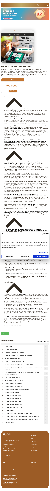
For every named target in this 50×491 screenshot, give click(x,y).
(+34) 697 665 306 (9, 446)
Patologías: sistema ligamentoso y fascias (17, 389)
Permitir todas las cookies (41, 256)
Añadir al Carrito (13, 90)
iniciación (24, 76)
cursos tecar (39, 72)
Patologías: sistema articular (13, 395)
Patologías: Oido (9, 410)
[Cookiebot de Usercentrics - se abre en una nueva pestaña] (43, 234)
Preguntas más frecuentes (12, 377)
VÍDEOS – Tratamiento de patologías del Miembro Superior (22, 416)
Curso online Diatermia (29, 71)
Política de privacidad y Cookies (10, 469)
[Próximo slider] (30, 46)
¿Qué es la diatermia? (11, 349)
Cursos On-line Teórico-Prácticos (17, 69)
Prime (32, 447)
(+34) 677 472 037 (9, 450)
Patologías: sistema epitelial (13, 401)
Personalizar (24, 256)
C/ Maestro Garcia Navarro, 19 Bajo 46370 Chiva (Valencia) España (11, 441)
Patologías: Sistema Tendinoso (14, 386)
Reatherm (30, 76)
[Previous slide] (5, 46)
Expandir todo (39, 341)
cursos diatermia (31, 72)
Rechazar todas (9, 256)
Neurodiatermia (9, 422)
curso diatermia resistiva (15, 71)
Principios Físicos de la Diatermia (14, 352)
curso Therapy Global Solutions (16, 72)
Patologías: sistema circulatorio (14, 404)
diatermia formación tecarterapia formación (14, 74)
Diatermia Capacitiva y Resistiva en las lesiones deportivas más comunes (23, 368)
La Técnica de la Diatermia (12, 358)
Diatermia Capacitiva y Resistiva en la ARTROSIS (19, 364)
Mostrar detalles (42, 252)
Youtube (33, 469)
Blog (32, 466)
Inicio (32, 438)
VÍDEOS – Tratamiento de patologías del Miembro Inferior (21, 419)
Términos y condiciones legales (10, 466)
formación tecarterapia (14, 76)
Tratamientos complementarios (14, 380)
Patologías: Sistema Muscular (13, 383)
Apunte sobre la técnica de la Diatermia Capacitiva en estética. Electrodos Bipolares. (23, 373)
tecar (35, 76)
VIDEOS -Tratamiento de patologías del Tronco (18, 413)
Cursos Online (34, 441)
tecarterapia (40, 76)
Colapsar (46, 341)
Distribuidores (34, 450)
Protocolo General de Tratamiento (14, 361)
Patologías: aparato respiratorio (14, 407)
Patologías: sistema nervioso (13, 398)
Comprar (5, 333)
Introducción (8, 346)
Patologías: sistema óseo (12, 392)
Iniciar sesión (42, 5)
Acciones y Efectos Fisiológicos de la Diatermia (18, 355)
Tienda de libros (34, 444)
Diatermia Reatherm (33, 74)
